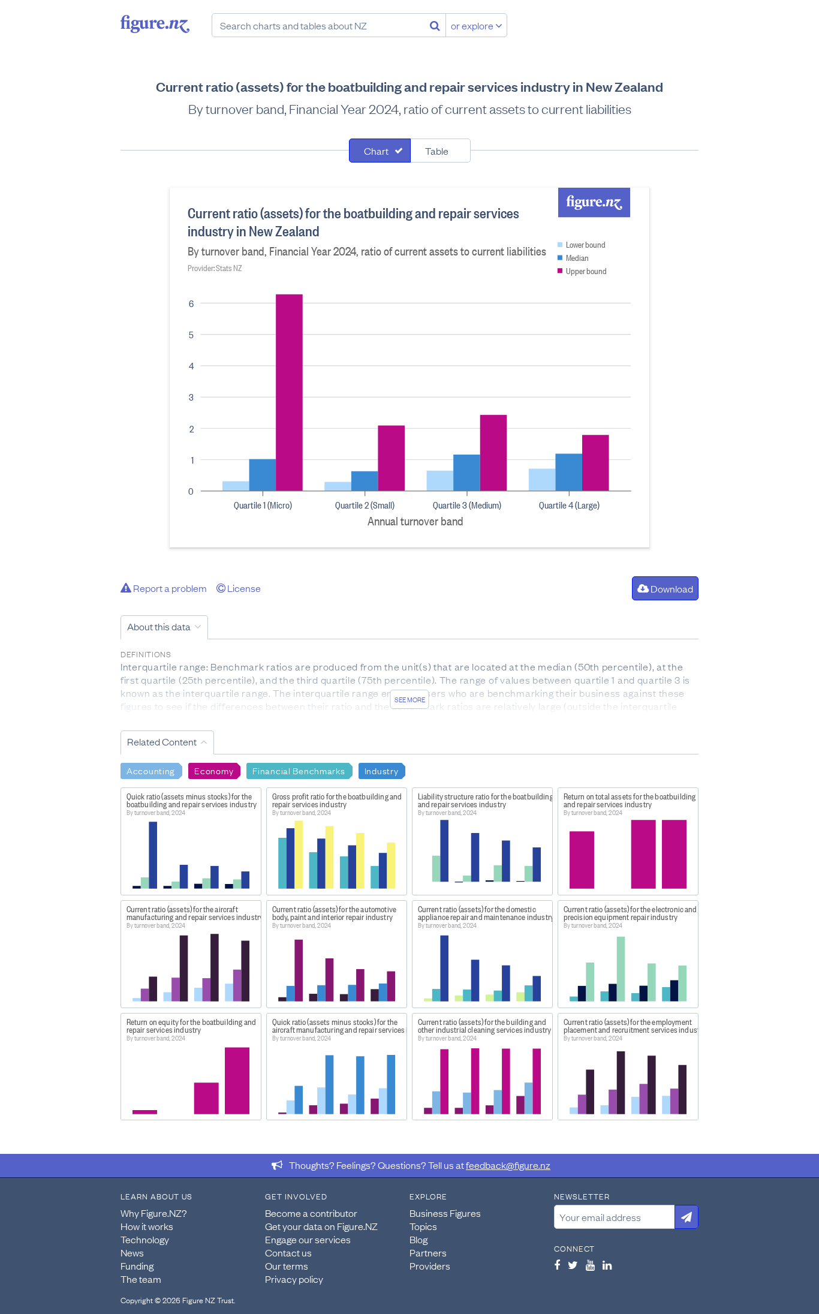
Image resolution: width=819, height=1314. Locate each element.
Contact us (288, 1252)
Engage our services (308, 1239)
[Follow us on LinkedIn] (607, 1264)
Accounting (151, 770)
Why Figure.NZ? (154, 1212)
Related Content (162, 741)
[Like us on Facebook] (557, 1264)
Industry (382, 770)
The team (141, 1278)
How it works (147, 1225)
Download (671, 588)
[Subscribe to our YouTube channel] (590, 1264)
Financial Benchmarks (298, 770)
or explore (473, 25)
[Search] (434, 25)
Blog (418, 1239)
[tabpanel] (409, 368)
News (132, 1252)
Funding (137, 1265)
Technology (145, 1239)
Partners (428, 1252)
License (243, 587)
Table (436, 150)
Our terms (286, 1265)
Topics (423, 1225)
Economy (213, 770)
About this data (159, 626)
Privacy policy (294, 1278)
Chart (376, 150)
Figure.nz (155, 24)
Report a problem (169, 587)
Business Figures (445, 1212)
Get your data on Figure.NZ (321, 1225)
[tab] (380, 151)
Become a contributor (311, 1212)
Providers (430, 1265)
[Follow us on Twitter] (573, 1264)
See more (410, 699)
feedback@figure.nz (508, 1164)
